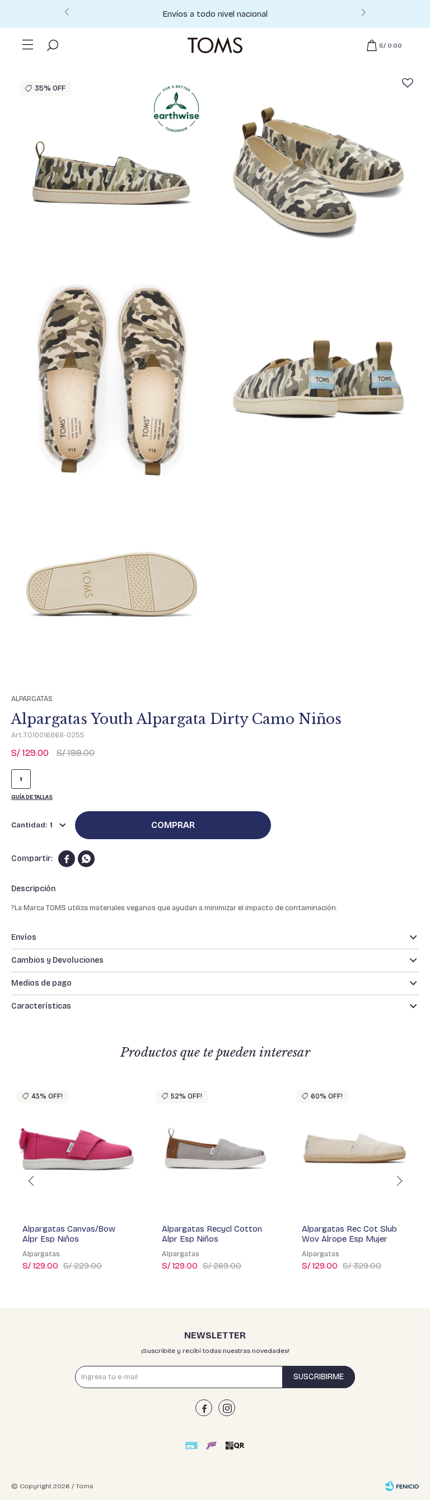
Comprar (173, 825)
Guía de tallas (32, 797)
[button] (363, 16)
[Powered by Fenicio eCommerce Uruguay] (402, 1486)
